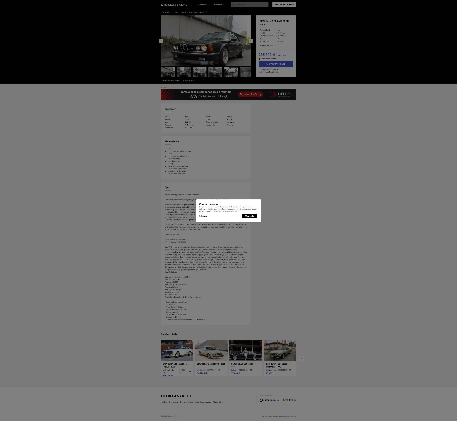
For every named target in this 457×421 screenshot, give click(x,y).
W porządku (249, 216)
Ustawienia (203, 216)
